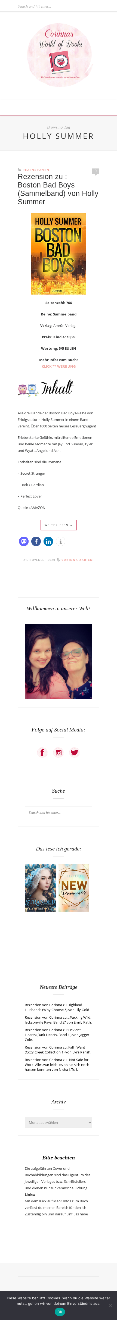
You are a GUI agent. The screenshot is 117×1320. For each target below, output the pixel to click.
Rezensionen (36, 170)
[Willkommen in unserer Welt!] (58, 697)
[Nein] (110, 1305)
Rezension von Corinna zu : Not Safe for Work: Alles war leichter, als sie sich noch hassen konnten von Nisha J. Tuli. (57, 1064)
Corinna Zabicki (77, 560)
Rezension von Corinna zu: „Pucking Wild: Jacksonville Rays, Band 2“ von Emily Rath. (58, 1020)
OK (60, 1312)
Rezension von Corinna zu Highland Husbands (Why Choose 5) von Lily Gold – (58, 1007)
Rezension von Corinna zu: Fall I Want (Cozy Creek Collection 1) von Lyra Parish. (58, 1050)
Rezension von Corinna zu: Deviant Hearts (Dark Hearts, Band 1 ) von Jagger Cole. (57, 1034)
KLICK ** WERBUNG (59, 366)
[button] (24, 541)
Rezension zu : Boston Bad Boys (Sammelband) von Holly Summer (58, 189)
